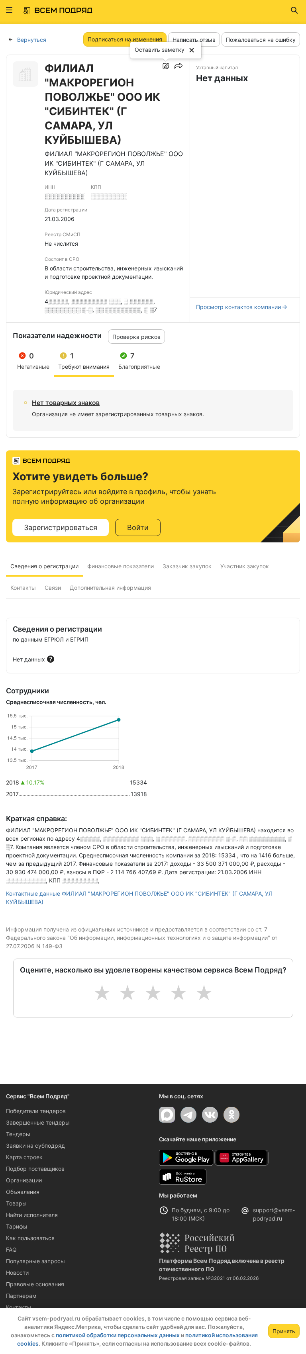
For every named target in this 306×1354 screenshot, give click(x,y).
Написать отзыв (194, 39)
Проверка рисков (136, 336)
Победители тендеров (36, 1110)
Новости (17, 1272)
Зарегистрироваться (60, 527)
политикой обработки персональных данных (118, 1335)
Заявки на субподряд (35, 1145)
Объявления (22, 1191)
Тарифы (16, 1226)
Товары (16, 1203)
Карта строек (24, 1157)
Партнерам (21, 1295)
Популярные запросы (35, 1261)
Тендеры (18, 1134)
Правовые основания (35, 1284)
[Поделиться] (178, 66)
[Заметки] (166, 66)
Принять (284, 1331)
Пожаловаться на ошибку (261, 39)
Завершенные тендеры (38, 1122)
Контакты (18, 1307)
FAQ (11, 1249)
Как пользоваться (30, 1238)
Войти (138, 527)
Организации (24, 1180)
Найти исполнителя (32, 1214)
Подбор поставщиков (35, 1168)
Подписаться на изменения (125, 39)
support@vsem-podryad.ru (274, 1214)
